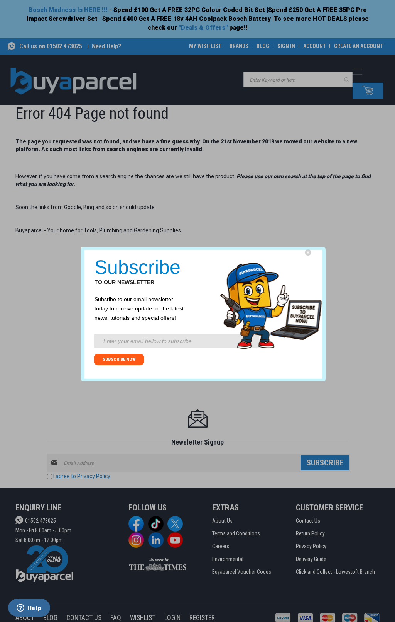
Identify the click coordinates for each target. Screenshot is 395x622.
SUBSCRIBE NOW (119, 359)
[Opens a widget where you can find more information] (29, 608)
